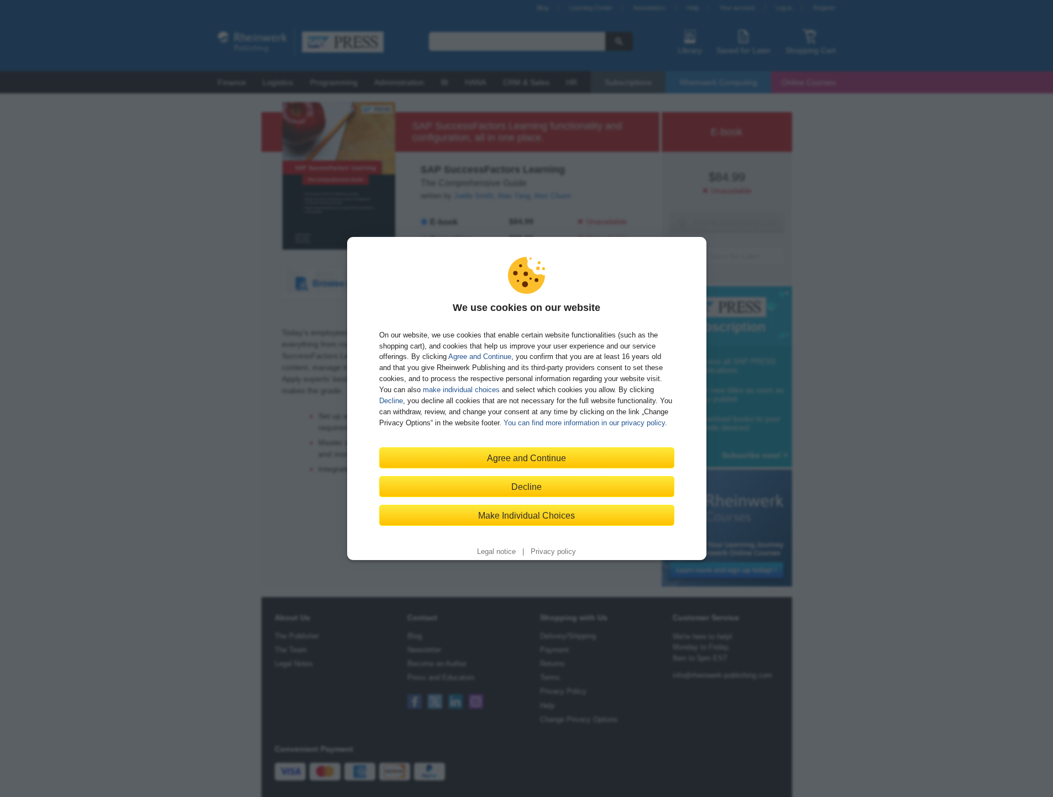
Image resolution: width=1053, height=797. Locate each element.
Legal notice (496, 552)
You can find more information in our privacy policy (584, 423)
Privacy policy (553, 552)
